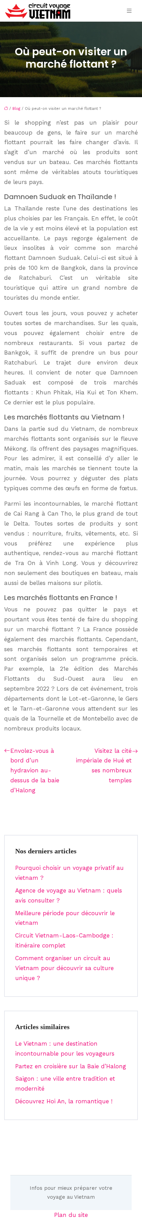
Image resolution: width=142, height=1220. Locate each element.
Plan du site (71, 1214)
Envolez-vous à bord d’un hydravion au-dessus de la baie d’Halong (34, 770)
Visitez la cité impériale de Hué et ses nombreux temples (104, 765)
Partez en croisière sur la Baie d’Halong (70, 1066)
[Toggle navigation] (129, 11)
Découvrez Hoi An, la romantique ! (63, 1101)
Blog (16, 108)
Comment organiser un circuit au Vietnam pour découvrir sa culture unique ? (64, 968)
